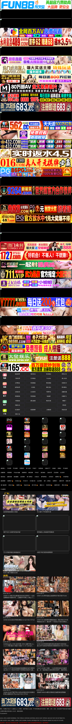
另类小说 (17, 414)
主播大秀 (49, 472)
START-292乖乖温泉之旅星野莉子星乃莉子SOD (52, 596)
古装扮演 (17, 392)
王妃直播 (56, 472)
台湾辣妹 (17, 383)
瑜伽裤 (48, 396)
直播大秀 (68, 481)
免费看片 (55, 481)
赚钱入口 (42, 485)
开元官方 (25, 481)
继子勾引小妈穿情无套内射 (12, 532)
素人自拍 (64, 378)
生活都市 (17, 409)
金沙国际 (39, 481)
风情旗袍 (17, 396)
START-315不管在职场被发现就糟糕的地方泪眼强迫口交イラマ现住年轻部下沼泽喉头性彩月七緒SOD (19, 670)
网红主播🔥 (65, 485)
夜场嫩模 (16, 476)
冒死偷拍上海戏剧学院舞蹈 (45, 532)
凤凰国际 (9, 472)
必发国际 (22, 476)
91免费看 (3, 489)
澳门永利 (28, 468)
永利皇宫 (51, 476)
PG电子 (34, 468)
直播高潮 (24, 472)
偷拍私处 (3, 476)
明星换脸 (33, 396)
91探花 (33, 387)
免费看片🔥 (58, 476)
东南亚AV (64, 383)
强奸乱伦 (33, 374)
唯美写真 (48, 401)
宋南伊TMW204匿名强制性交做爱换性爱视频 (51, 692)
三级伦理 (17, 378)
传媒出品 (17, 405)
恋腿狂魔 (64, 392)
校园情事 (33, 409)
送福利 (54, 468)
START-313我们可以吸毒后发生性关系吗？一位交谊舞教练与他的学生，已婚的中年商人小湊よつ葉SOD (19, 597)
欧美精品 (48, 374)
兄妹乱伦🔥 (27, 485)
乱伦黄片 (62, 472)
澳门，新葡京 (47, 481)
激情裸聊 (3, 481)
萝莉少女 (64, 374)
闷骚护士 (64, 396)
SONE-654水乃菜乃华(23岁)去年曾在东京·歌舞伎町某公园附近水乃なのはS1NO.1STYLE (19, 693)
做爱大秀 (61, 481)
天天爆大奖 (32, 481)
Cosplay (48, 378)
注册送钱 (40, 468)
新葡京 (59, 468)
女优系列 (33, 392)
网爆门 (64, 401)
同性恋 (64, 405)
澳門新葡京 (44, 476)
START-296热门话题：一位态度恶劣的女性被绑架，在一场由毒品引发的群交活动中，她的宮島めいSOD (52, 670)
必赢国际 (3, 472)
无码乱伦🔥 (18, 481)
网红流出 (48, 387)
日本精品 (33, 378)
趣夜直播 (9, 476)
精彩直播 (30, 472)
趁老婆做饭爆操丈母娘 (10, 512)
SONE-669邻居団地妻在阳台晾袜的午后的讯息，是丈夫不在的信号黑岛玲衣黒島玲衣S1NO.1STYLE (52, 645)
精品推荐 (17, 374)
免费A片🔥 (19, 485)
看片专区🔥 (35, 485)
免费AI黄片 (57, 485)
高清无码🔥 (49, 485)
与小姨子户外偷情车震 (44, 512)
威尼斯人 (3, 468)
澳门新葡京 (30, 476)
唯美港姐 (48, 383)
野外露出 (64, 387)
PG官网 (9, 468)
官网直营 (22, 468)
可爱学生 (48, 392)
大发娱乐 (36, 476)
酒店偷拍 (43, 472)
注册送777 (47, 468)
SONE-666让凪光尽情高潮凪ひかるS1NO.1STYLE (19, 620)
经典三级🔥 (11, 485)
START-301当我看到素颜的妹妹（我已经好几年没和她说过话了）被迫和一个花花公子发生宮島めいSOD (52, 621)
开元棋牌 (15, 468)
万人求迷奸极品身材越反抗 (12, 552)
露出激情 (33, 401)
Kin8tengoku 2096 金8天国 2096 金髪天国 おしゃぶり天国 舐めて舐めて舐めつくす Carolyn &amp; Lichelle (18, 645)
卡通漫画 (17, 401)
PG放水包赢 (17, 472)
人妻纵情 (48, 409)
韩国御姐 (33, 383)
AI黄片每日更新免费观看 (45, 552)
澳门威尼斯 (3, 485)
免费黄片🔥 (10, 481)
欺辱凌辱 (17, 387)
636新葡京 (66, 476)
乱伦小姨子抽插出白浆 (10, 572)
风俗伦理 (64, 409)
